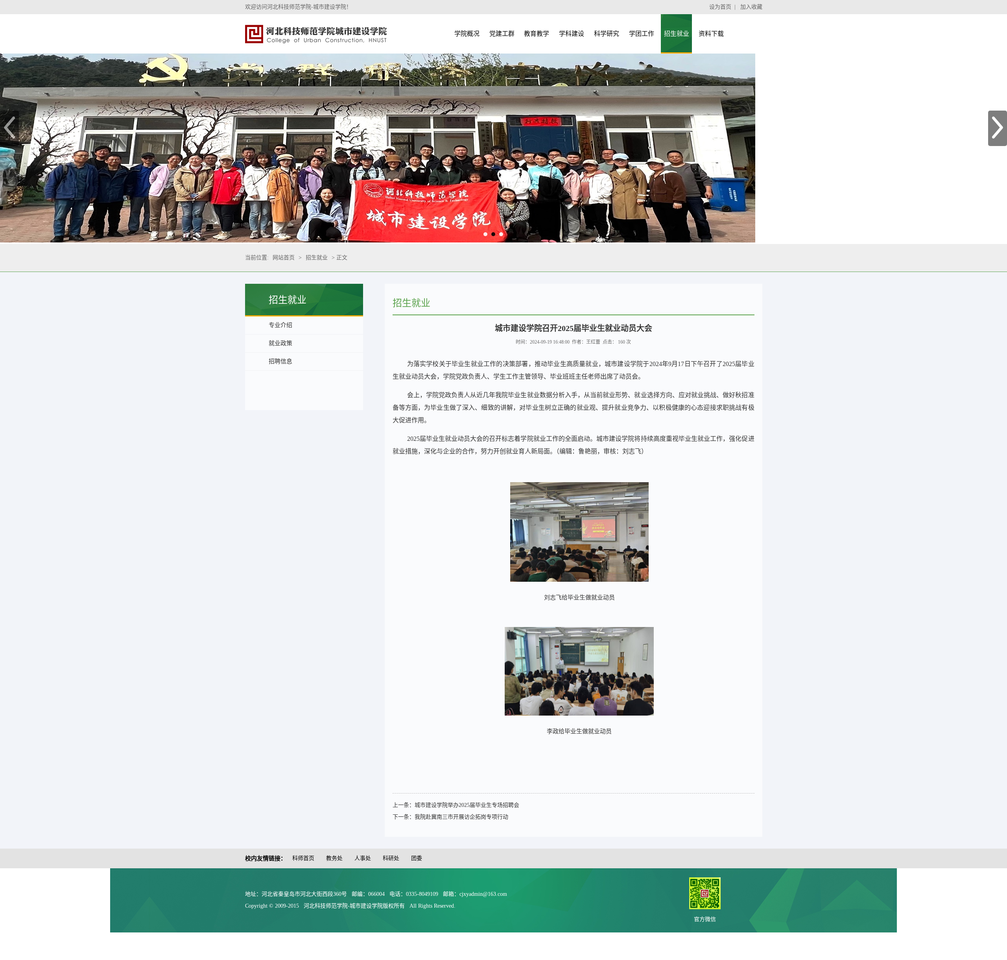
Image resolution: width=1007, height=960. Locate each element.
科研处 (391, 858)
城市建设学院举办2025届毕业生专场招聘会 (467, 805)
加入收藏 (751, 7)
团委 (416, 858)
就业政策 (280, 343)
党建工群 (502, 33)
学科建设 (571, 33)
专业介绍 (280, 325)
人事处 (362, 858)
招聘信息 (280, 361)
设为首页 (720, 7)
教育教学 (536, 33)
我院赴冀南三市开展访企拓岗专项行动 (461, 817)
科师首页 (303, 858)
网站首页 (284, 258)
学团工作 (641, 33)
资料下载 (711, 33)
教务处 (334, 858)
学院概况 (467, 33)
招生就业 (676, 33)
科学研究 (606, 33)
